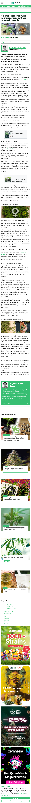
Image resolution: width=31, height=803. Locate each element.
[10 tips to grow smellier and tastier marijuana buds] (15, 460)
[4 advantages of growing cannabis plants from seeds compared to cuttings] (15, 429)
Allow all (15, 798)
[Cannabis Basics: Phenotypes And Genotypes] (15, 519)
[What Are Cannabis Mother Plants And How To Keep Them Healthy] (8, 179)
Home (2, 37)
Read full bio (6, 403)
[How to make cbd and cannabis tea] (15, 581)
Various (9, 610)
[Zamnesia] (15, 645)
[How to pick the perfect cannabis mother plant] (15, 490)
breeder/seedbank (13, 149)
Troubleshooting (12, 608)
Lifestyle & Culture (9, 611)
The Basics (10, 605)
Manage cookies (22, 801)
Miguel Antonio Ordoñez (18, 48)
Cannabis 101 (7, 613)
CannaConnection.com (15, 3)
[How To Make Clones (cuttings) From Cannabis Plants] (8, 135)
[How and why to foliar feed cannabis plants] (15, 549)
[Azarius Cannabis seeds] (15, 685)
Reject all (8, 801)
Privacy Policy (21, 793)
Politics (6, 623)
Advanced (10, 606)
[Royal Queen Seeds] (15, 726)
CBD (5, 615)
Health (6, 622)
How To (6, 617)
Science (6, 620)
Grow (8, 37)
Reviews (6, 618)
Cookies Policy (5, 795)
